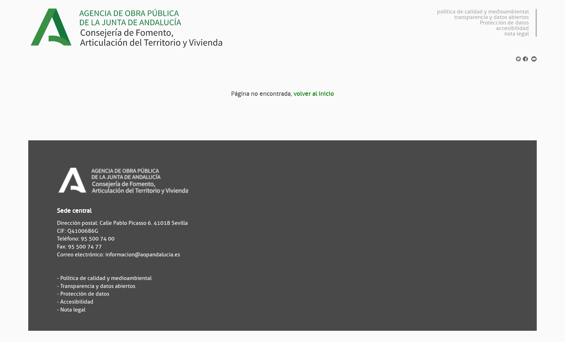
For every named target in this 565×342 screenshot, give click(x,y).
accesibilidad (512, 28)
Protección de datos (504, 22)
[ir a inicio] (134, 26)
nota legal (516, 33)
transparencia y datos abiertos (491, 17)
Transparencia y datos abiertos (97, 286)
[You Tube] (534, 58)
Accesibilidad (76, 301)
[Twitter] (518, 58)
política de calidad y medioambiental (483, 11)
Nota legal (72, 309)
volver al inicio (314, 94)
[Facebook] (525, 58)
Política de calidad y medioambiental (106, 278)
